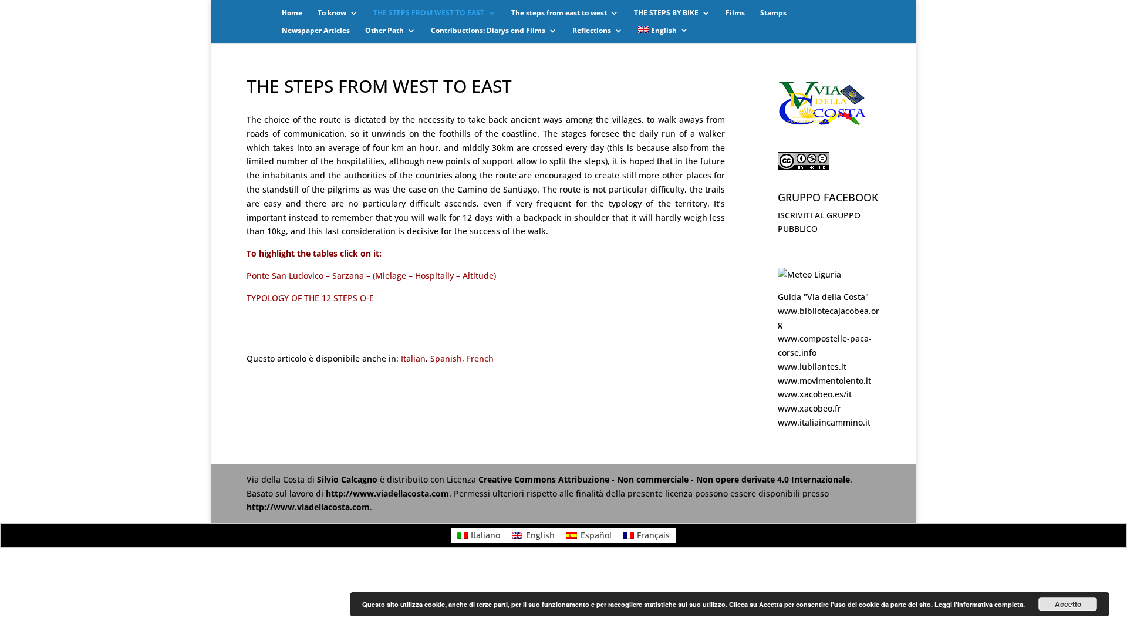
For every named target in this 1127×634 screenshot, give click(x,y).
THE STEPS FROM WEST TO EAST (428, 13)
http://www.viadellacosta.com (387, 493)
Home (292, 13)
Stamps (773, 13)
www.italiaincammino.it (824, 422)
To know (332, 13)
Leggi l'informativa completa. (979, 604)
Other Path (384, 30)
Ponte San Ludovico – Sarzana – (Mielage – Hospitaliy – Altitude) (371, 275)
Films (735, 13)
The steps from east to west (559, 13)
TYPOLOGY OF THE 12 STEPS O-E (310, 297)
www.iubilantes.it (812, 366)
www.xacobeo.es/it (815, 394)
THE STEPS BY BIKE (666, 13)
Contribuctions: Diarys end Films (488, 30)
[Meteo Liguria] (809, 274)
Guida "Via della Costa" (823, 296)
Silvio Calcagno (348, 479)
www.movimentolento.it (824, 380)
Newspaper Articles (316, 30)
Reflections (591, 30)
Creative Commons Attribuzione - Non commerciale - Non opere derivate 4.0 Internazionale (664, 479)
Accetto (1068, 604)
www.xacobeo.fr (809, 408)
